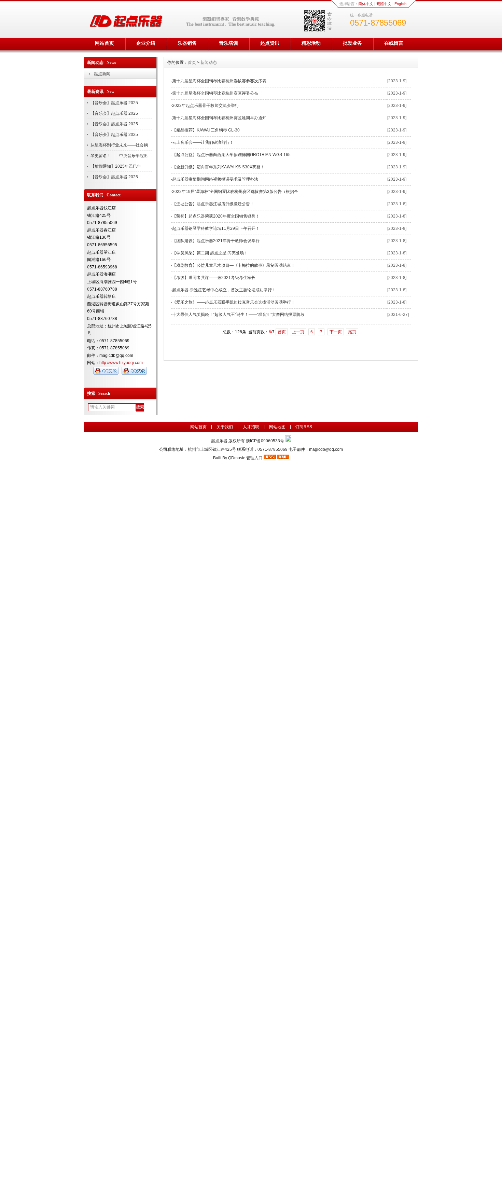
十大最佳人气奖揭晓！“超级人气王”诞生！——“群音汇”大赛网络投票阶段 (238, 314)
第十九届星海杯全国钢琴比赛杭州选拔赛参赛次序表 (219, 81)
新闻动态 (208, 62)
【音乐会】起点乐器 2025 (114, 102)
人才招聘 (251, 426)
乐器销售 (187, 43)
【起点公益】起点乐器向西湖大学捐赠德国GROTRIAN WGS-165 (231, 154)
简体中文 (365, 4)
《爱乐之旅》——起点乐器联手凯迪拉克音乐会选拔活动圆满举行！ (233, 302)
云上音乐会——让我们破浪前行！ (203, 142)
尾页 (352, 332)
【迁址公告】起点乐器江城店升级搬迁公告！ (213, 203)
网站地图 (277, 426)
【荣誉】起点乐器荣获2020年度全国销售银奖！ (216, 216)
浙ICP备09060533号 (265, 440)
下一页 (336, 332)
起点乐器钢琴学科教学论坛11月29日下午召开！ (216, 228)
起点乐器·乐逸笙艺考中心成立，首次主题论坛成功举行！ (224, 290)
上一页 (298, 332)
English (400, 4)
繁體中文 (383, 4)
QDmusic (236, 458)
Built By (220, 458)
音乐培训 (228, 43)
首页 (192, 62)
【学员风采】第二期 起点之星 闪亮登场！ (210, 253)
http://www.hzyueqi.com (121, 362)
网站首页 (104, 43)
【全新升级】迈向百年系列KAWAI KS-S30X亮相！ (218, 167)
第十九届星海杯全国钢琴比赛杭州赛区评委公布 (215, 93)
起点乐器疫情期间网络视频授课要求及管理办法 (215, 179)
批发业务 (352, 43)
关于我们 (225, 426)
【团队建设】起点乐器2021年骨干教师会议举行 (216, 240)
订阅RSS (303, 426)
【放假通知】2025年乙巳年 (115, 166)
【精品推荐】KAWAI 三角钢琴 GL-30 (206, 130)
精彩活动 (311, 43)
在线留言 (393, 43)
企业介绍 (145, 43)
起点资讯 (269, 43)
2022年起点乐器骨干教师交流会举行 (205, 105)
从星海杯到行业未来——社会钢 (119, 145)
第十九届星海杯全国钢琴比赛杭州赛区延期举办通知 (219, 117)
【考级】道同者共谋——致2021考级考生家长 (213, 277)
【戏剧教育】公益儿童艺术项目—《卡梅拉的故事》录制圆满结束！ (233, 265)
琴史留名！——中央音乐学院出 (119, 155)
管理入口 (254, 458)
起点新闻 (102, 73)
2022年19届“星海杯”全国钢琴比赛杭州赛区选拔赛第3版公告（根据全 (235, 191)
